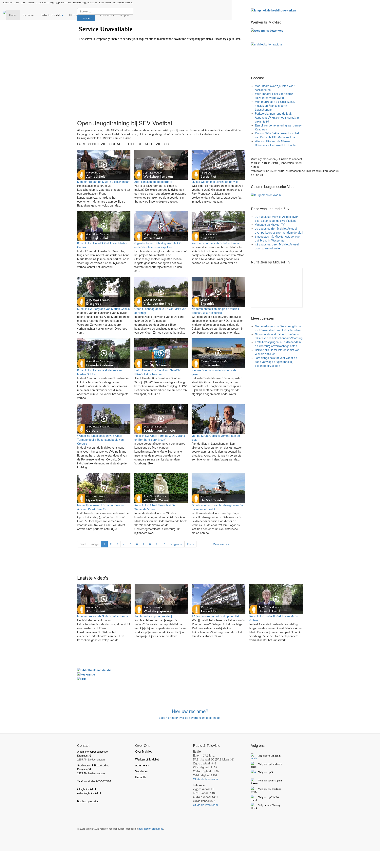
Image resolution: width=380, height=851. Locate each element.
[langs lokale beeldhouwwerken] (273, 10)
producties (151, 828)
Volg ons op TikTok (268, 797)
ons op (267, 788)
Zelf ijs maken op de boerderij (153, 182)
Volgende (176, 544)
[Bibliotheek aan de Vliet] (94, 670)
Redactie (140, 777)
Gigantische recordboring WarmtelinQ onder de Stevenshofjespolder (157, 245)
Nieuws (27, 15)
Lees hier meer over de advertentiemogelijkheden (190, 718)
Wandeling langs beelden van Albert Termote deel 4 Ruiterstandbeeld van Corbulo (100, 439)
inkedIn (269, 755)
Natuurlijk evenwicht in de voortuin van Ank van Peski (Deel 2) (101, 507)
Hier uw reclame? (190, 711)
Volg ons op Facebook (269, 763)
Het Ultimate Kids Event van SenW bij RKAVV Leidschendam (157, 372)
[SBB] (81, 678)
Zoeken (87, 18)
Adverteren (142, 765)
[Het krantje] (86, 674)
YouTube (276, 788)
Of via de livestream (205, 779)
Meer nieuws (221, 544)
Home (13, 15)
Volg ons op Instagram (270, 780)
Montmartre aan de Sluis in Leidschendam (103, 182)
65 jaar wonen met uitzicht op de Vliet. (215, 182)
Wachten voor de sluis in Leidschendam (216, 243)
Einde (190, 544)
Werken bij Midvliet (147, 759)
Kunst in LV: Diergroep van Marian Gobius (103, 309)
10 (163, 544)
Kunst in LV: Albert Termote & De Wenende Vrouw (154, 507)
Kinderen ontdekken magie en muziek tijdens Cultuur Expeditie (215, 311)
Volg (261, 788)
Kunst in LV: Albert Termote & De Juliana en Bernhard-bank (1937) (159, 438)
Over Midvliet (143, 751)
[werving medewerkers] (267, 30)
